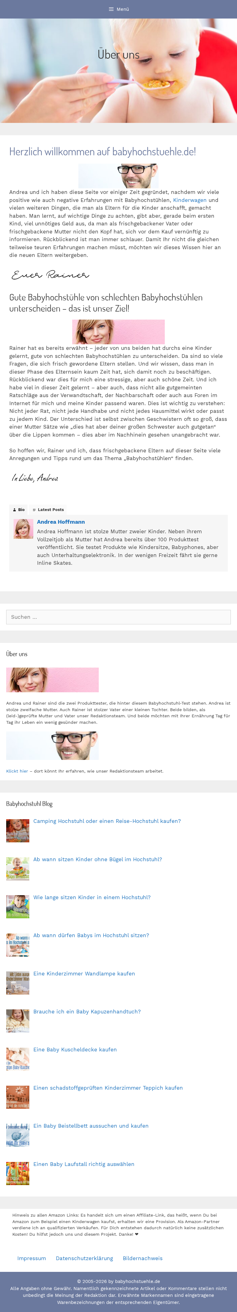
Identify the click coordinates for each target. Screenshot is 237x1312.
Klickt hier (17, 771)
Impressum (31, 1258)
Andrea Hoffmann (61, 521)
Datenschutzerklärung (84, 1258)
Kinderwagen (190, 200)
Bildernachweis (143, 1258)
